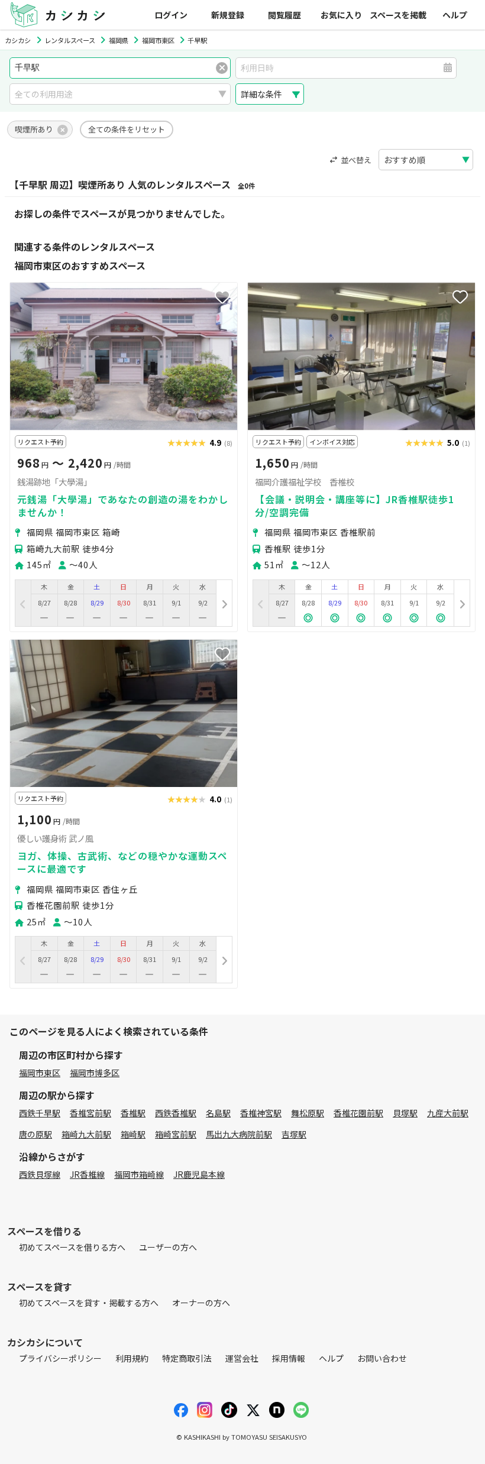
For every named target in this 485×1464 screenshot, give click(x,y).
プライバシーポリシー (60, 1358)
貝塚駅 (405, 1113)
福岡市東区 (39, 1072)
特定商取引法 (187, 1358)
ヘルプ (454, 15)
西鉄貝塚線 (39, 1174)
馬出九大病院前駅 (239, 1134)
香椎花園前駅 (358, 1113)
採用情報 (288, 1358)
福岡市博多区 (94, 1072)
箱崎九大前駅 (86, 1134)
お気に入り (341, 15)
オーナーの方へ (201, 1302)
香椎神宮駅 (261, 1113)
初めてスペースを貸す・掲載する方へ (89, 1302)
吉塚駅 (294, 1134)
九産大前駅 (447, 1113)
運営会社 (241, 1358)
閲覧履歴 (284, 15)
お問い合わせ (382, 1358)
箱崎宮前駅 (175, 1134)
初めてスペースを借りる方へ (72, 1247)
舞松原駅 (307, 1113)
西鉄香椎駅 (175, 1113)
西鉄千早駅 (39, 1113)
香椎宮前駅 (90, 1113)
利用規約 (131, 1358)
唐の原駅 (35, 1134)
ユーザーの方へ (168, 1247)
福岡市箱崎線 (139, 1174)
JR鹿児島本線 (199, 1174)
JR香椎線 (87, 1174)
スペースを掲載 (398, 15)
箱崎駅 (133, 1134)
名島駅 (218, 1113)
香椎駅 (133, 1113)
